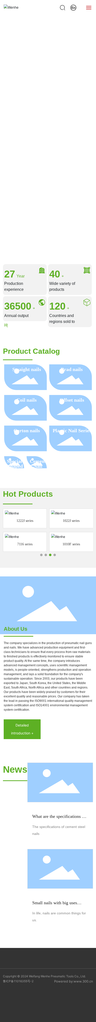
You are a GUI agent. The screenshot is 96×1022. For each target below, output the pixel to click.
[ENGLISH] (73, 7)
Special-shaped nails (15, 466)
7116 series (24, 544)
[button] (48, 244)
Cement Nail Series (38, 466)
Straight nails (26, 369)
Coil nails (26, 400)
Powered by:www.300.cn (73, 981)
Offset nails (72, 400)
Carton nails (27, 430)
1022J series (71, 521)
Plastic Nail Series (72, 430)
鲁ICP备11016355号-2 (18, 981)
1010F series (71, 544)
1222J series (24, 521)
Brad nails (72, 369)
